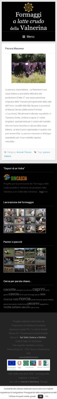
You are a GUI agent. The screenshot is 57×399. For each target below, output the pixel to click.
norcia (25, 298)
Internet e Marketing (30, 382)
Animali (20, 152)
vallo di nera (34, 308)
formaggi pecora (33, 295)
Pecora (28, 152)
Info (46, 396)
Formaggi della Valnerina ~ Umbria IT (28, 17)
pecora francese (36, 300)
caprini (39, 289)
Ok (40, 396)
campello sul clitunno (24, 290)
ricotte (7, 307)
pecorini (33, 303)
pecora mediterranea (19, 304)
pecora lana (8, 304)
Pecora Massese (14, 48)
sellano (16, 307)
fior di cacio (23, 295)
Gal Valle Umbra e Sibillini (33, 337)
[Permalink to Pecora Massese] (28, 68)
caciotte (10, 289)
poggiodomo (44, 304)
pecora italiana (48, 300)
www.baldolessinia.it (28, 357)
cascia (14, 294)
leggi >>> (43, 192)
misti (16, 299)
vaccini (25, 307)
